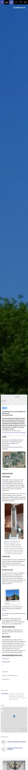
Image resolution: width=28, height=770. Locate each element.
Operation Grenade (9, 623)
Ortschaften (17, 397)
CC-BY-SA (25, 725)
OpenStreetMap (16, 725)
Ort (15, 404)
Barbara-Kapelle (6, 661)
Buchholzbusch (6, 485)
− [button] (2, 711)
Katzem (18, 447)
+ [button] (2, 709)
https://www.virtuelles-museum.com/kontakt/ (13, 432)
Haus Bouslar (9, 578)
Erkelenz (7, 441)
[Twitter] (6, 408)
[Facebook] (3, 408)
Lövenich (10, 447)
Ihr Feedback (6, 679)
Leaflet (11, 725)
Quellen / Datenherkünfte (10, 675)
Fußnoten (5, 671)
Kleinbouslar (4, 401)
